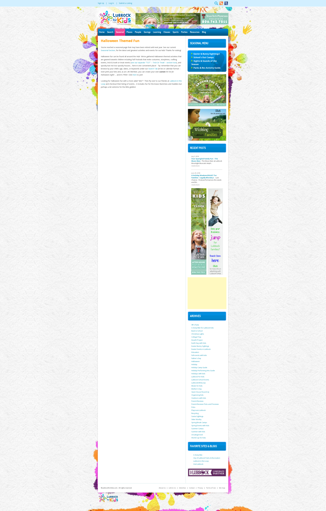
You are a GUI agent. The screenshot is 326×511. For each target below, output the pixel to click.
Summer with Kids (198, 431)
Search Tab (153, 68)
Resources (194, 32)
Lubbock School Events (200, 380)
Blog (204, 32)
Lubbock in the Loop (201, 461)
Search (110, 32)
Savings (147, 32)
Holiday (194, 364)
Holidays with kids (198, 373)
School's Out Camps (204, 57)
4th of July (195, 325)
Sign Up (101, 3)
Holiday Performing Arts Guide (203, 370)
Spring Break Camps (199, 422)
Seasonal (120, 32)
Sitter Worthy (196, 419)
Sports (176, 32)
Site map (222, 488)
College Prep (196, 337)
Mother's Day (196, 389)
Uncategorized (197, 435)
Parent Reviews (197, 401)
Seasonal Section (108, 50)
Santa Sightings (197, 416)
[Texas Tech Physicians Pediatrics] (181, 24)
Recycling (195, 413)
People (138, 32)
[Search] (216, 4)
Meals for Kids (196, 386)
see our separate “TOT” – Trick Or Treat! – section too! (153, 62)
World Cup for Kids (198, 438)
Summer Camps (197, 428)
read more (195, 165)
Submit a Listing (125, 3)
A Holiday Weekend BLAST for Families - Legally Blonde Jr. (204, 176)
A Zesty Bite (197, 455)
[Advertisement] (207, 293)
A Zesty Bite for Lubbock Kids (202, 328)
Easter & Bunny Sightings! (207, 53)
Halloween (195, 361)
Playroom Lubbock (198, 410)
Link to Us (172, 488)
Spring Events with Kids (200, 425)
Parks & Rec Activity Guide (207, 67)
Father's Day (196, 358)
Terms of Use (211, 488)
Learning (157, 32)
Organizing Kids (197, 395)
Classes (167, 32)
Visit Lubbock (198, 464)
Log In (111, 3)
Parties (184, 32)
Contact (192, 488)
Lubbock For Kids (197, 376)
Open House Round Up (200, 392)
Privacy (200, 488)
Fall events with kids (199, 355)
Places (129, 32)
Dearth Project (196, 340)
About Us (162, 488)
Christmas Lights (197, 334)
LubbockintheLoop (198, 383)
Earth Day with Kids (198, 343)
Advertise (182, 488)
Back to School (197, 331)
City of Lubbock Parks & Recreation (206, 458)
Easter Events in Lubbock (201, 349)
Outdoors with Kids (198, 398)
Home (102, 32)
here (135, 75)
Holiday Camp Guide (199, 367)
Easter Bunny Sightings (200, 346)
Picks (193, 407)
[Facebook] (226, 4)
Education (195, 352)
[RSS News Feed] (221, 4)
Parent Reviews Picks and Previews (205, 404)
